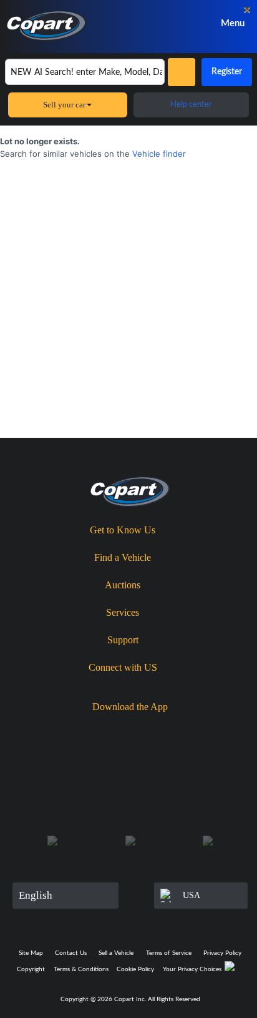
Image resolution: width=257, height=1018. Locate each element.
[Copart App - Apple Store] (96, 728)
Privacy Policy (222, 953)
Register (226, 71)
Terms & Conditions (81, 969)
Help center (191, 105)
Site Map (31, 953)
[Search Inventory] (181, 72)
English (35, 895)
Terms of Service (169, 953)
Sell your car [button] (64, 104)
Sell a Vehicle (116, 953)
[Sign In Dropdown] (180, 23)
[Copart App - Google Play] (168, 728)
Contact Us (71, 953)
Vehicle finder (159, 154)
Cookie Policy (135, 969)
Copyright (31, 969)
